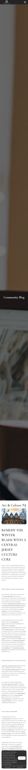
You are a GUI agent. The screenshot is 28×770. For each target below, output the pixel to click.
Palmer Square (7, 700)
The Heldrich (6, 648)
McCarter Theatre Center (13, 669)
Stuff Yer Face (9, 629)
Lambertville (6, 718)
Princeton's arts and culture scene (11, 665)
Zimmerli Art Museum (19, 640)
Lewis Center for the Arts (10, 684)
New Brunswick (9, 596)
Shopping (12, 726)
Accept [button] (22, 758)
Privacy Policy (20, 767)
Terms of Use (8, 767)
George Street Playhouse (15, 603)
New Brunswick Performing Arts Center (14, 605)
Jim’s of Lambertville (9, 729)
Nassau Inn (8, 699)
